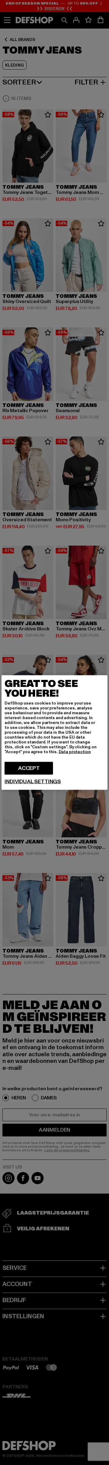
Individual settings (33, 781)
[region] (54, 732)
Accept (29, 768)
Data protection (75, 752)
